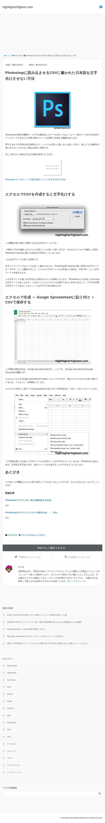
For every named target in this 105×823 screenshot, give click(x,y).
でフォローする (30, 557)
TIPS (9, 730)
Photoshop (13, 535)
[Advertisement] (52, 33)
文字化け (41, 535)
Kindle (9, 701)
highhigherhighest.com (18, 7)
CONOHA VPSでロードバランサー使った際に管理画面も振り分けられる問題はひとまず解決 (44, 622)
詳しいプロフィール (76, 581)
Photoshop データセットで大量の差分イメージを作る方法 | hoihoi (35, 179)
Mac (7, 505)
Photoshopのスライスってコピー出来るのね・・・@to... (32, 512)
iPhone (10, 694)
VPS (9, 737)
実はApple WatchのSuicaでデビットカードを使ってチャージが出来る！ (36, 636)
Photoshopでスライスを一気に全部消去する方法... (28, 500)
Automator (11, 680)
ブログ (10, 758)
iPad (9, 687)
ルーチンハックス (14, 772)
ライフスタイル (13, 765)
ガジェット (11, 751)
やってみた (11, 744)
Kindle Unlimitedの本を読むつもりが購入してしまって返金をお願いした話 (37, 615)
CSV (23, 535)
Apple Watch (12, 666)
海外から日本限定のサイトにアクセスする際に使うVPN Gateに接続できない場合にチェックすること (48, 643)
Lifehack (10, 708)
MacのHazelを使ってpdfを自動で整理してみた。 (26, 629)
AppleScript (11, 673)
